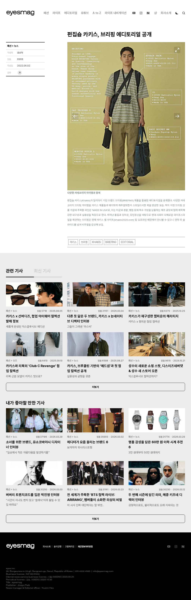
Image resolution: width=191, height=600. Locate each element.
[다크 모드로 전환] (177, 13)
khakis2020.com (124, 219)
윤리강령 (57, 546)
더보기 (95, 386)
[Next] (177, 116)
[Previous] (75, 116)
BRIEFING (110, 242)
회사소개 (166, 13)
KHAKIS (96, 242)
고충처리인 (69, 546)
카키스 (73, 242)
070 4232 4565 (82, 571)
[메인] (20, 13)
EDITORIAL (127, 242)
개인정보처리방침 (85, 546)
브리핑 (84, 242)
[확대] (177, 50)
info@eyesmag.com (103, 571)
